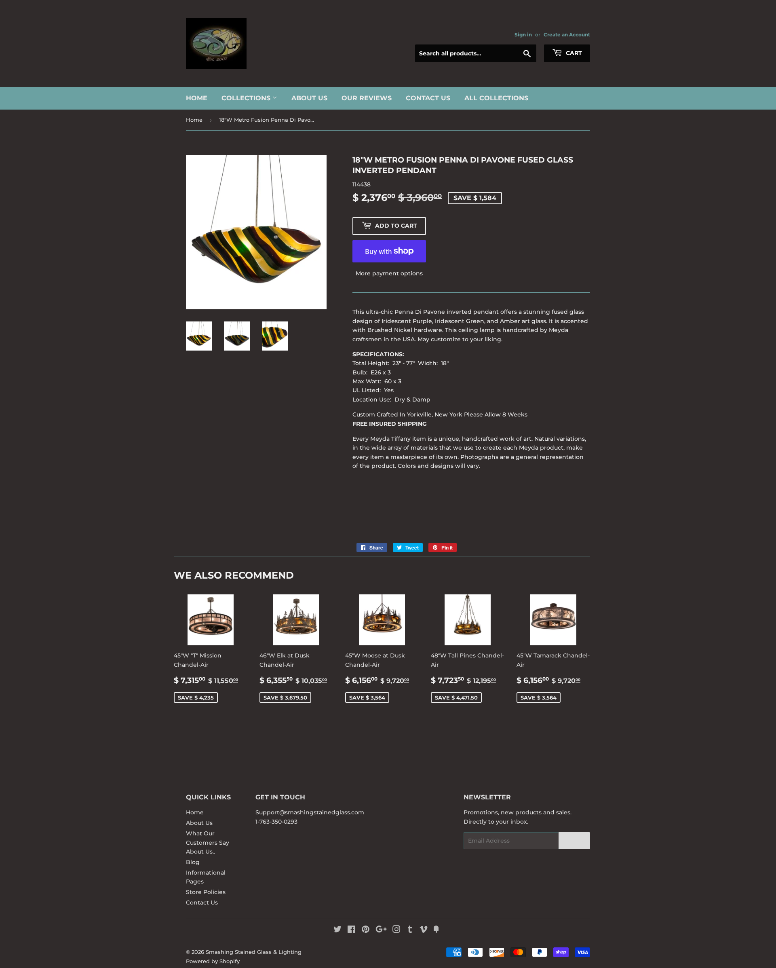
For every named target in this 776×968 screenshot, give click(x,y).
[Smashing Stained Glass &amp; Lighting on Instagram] (396, 930)
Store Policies (206, 892)
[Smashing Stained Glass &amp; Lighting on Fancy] (436, 930)
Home (196, 98)
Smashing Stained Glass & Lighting (254, 952)
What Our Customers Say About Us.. (207, 842)
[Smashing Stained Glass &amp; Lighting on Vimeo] (424, 930)
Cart (573, 53)
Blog (193, 862)
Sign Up (574, 841)
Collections (246, 98)
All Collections (496, 98)
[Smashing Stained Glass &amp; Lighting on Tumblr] (410, 930)
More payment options (389, 273)
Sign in (523, 35)
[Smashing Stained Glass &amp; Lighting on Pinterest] (365, 930)
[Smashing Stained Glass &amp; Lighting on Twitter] (337, 930)
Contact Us (428, 98)
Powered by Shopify (213, 961)
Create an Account (567, 35)
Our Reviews (367, 98)
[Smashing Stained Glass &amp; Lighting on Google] (381, 930)
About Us (309, 98)
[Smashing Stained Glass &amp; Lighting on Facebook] (351, 930)
